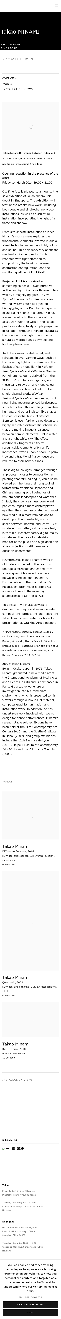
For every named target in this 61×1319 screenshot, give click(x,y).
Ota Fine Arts (18, 6)
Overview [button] (9, 78)
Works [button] (7, 84)
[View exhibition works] (30, 110)
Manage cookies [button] (30, 1297)
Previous (12, 1106)
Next (48, 1106)
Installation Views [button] (17, 89)
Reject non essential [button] (30, 1304)
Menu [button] (56, 6)
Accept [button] (30, 1312)
